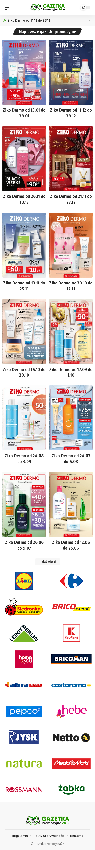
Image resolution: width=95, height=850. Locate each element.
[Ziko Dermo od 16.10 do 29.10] (24, 331)
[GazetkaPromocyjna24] (47, 7)
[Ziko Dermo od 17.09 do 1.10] (71, 331)
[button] (88, 20)
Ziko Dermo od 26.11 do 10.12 (24, 199)
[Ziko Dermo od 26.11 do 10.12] (24, 158)
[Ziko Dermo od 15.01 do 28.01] (24, 72)
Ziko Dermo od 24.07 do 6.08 (71, 458)
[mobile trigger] (9, 8)
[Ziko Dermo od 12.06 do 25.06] (71, 504)
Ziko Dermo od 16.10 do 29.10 (24, 372)
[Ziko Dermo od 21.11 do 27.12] (71, 158)
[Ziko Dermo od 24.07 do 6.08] (71, 417)
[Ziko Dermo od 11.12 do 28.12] (71, 72)
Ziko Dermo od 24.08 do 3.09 (24, 458)
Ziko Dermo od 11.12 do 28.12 (29, 20)
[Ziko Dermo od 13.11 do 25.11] (24, 245)
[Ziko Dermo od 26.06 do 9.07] (24, 504)
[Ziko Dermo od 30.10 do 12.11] (71, 245)
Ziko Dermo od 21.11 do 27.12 (71, 199)
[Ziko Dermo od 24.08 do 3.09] (24, 417)
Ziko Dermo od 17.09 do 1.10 (71, 372)
